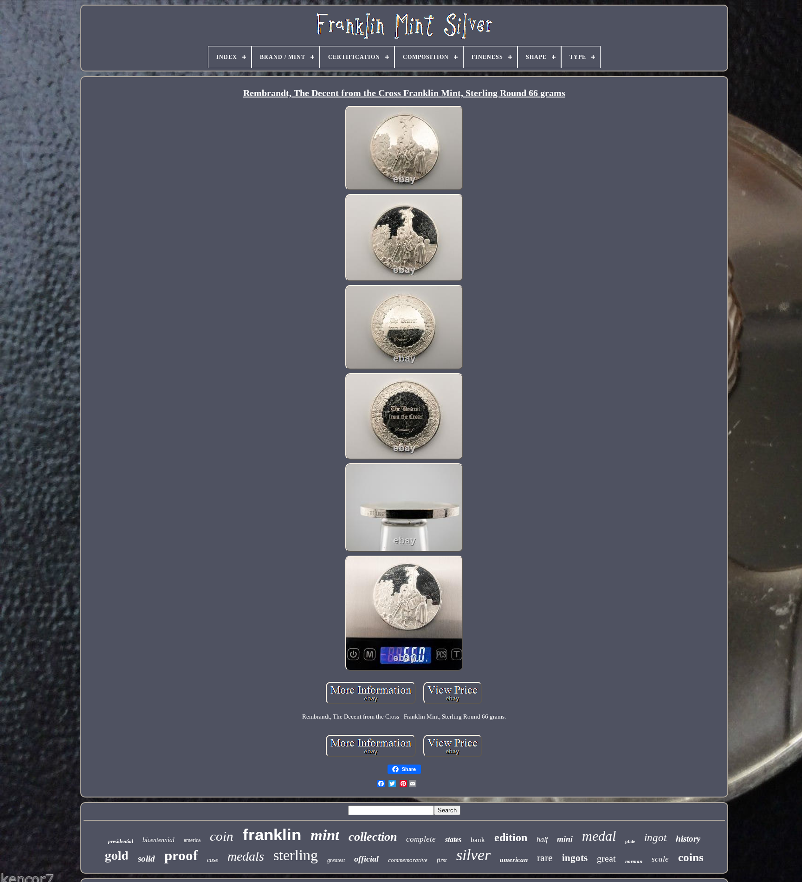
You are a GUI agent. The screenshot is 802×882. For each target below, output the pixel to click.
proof (181, 855)
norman (633, 861)
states (453, 839)
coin (221, 836)
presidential (120, 841)
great (606, 858)
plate (630, 841)
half (542, 839)
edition (510, 837)
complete (421, 839)
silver (473, 854)
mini (565, 838)
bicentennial (158, 840)
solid (146, 858)
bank (478, 839)
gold (117, 855)
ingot (655, 837)
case (212, 859)
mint (324, 835)
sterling (295, 855)
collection (373, 836)
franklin (272, 834)
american (514, 859)
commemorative (407, 859)
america (192, 840)
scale (660, 859)
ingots (575, 857)
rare (545, 857)
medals (245, 856)
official (366, 858)
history (688, 838)
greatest (336, 860)
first (442, 859)
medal (599, 835)
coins (691, 857)
